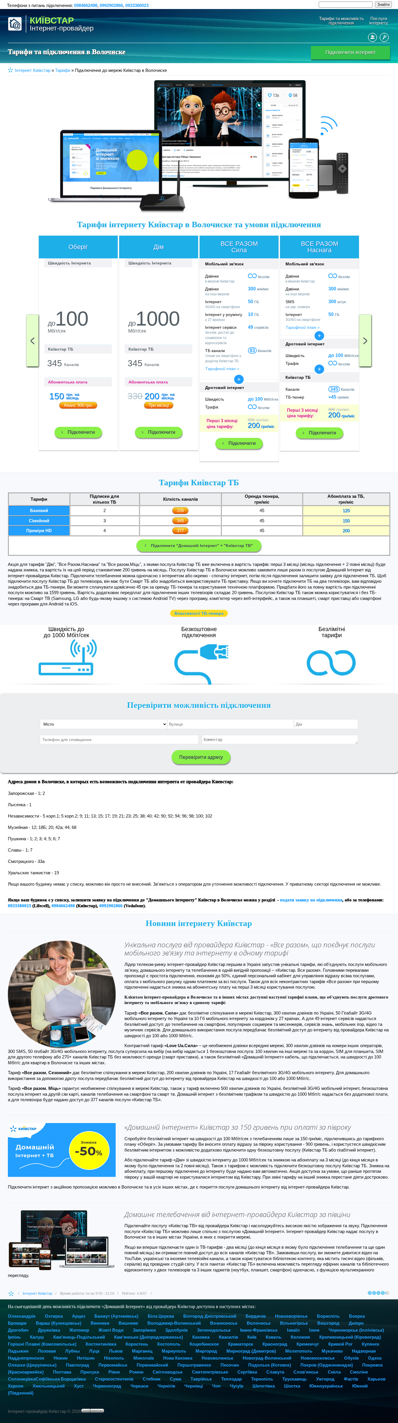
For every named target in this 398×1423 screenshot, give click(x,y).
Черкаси (139, 1385)
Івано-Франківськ (259, 1330)
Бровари (17, 1323)
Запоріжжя (144, 1330)
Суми (175, 1378)
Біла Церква (161, 1316)
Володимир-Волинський (174, 1323)
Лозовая (47, 1351)
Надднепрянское (26, 1358)
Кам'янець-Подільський (79, 1337)
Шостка (292, 1385)
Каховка (200, 1337)
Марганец (142, 1351)
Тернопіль (262, 1378)
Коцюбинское (204, 1344)
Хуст (79, 1385)
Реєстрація (372, 37)
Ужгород (325, 1378)
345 (334, 389)
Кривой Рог (340, 1344)
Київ (251, 1337)
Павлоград (77, 1364)
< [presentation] (32, 340)
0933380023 (137, 5)
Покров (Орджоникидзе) (326, 1364)
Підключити (81, 432)
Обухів (351, 1358)
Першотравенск (194, 1364)
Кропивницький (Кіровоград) (350, 1337)
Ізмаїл (293, 1330)
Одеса (374, 1358)
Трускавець (294, 1378)
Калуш (37, 1337)
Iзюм (314, 1330)
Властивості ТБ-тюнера (199, 613)
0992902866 (111, 5)
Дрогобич (18, 1330)
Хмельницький (49, 1385)
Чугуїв (236, 1385)
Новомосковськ (318, 1358)
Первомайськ (112, 1364)
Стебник (152, 1378)
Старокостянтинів (114, 1378)
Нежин (61, 1358)
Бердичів (256, 1316)
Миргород (206, 1351)
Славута (275, 1371)
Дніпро (356, 1323)
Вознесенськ (223, 1323)
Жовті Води (111, 1330)
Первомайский (152, 1364)
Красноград (275, 1344)
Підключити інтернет (350, 52)
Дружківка (49, 1330)
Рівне (114, 1371)
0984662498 (85, 5)
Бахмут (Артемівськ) (116, 1316)
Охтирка (54, 1316)
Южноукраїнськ (326, 1385)
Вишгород (328, 1323)
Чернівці (193, 1385)
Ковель (273, 1337)
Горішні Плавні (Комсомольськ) (42, 1344)
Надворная (364, 1351)
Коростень (137, 1344)
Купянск (370, 1344)
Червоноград (107, 1385)
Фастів (351, 1378)
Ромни (136, 1371)
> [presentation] (365, 340)
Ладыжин (18, 1351)
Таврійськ (201, 1378)
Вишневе (128, 1323)
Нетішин (86, 1358)
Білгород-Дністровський (209, 1316)
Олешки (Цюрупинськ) (32, 1364)
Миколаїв (143, 1358)
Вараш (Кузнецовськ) (58, 1323)
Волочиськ (259, 1323)
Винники (100, 1323)
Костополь (168, 1344)
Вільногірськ (294, 1323)
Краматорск (240, 1344)
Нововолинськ (217, 1358)
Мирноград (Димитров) (251, 1351)
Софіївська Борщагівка (61, 1378)
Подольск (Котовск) (269, 1364)
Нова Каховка (177, 1358)
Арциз (78, 1316)
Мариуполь (174, 1351)
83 (252, 350)
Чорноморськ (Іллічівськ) (356, 1330)
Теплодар (231, 1378)
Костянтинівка (101, 1344)
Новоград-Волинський (267, 1358)
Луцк (94, 1351)
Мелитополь (298, 1351)
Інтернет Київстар (37, 1293)
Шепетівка (264, 1385)
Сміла (334, 1371)
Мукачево (332, 1351)
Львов (116, 1351)
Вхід (384, 37)
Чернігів (166, 1385)
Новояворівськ (291, 1316)
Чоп (216, 1385)
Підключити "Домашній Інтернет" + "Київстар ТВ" (202, 545)
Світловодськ (168, 1371)
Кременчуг (308, 1344)
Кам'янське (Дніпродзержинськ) (148, 1337)
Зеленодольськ (214, 1330)
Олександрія (22, 1316)
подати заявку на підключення (311, 900)
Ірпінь (14, 1337)
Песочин (230, 1364)
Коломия (300, 1337)
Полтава (62, 1371)
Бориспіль (328, 1316)
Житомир (79, 1330)
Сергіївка (247, 1371)
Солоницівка (22, 1378)
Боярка (357, 1316)
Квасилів (228, 1337)
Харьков (376, 1378)
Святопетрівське (210, 1371)
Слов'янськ (305, 1371)
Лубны (72, 1351)
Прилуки (89, 1371)
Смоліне (359, 1371)
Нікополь (114, 1358)
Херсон (15, 1385)
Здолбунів (176, 1330)
